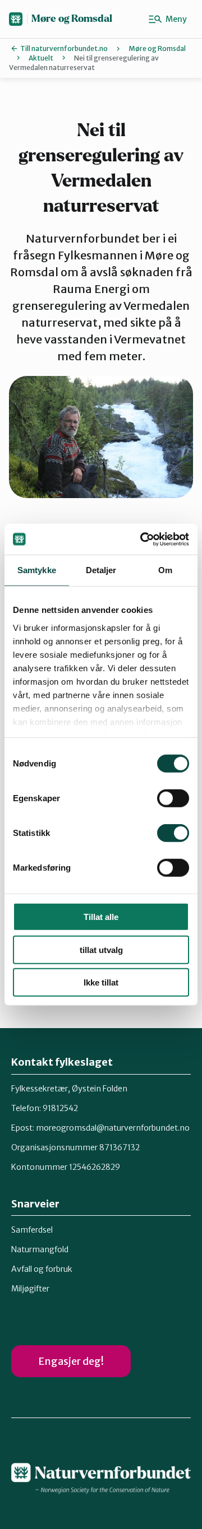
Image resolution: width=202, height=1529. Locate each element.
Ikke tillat (101, 982)
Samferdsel (32, 1230)
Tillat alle (101, 917)
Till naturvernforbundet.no (64, 48)
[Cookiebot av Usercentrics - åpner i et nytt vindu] (142, 539)
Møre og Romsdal (71, 18)
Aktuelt (41, 58)
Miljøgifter (30, 1289)
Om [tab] (165, 570)
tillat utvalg (101, 949)
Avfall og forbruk (41, 1269)
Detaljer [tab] (101, 570)
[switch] (173, 798)
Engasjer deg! (71, 1361)
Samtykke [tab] (36, 570)
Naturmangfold (39, 1249)
